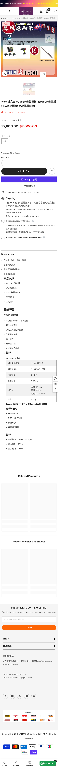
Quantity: (5, 157)
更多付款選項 (29, 186)
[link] (15, 521)
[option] (29, 49)
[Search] (10, 11)
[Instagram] (12, 696)
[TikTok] (26, 696)
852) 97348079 (18, 674)
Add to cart (24, 171)
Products (12, 18)
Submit (29, 627)
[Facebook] (5, 696)
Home (3, 18)
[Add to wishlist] (52, 171)
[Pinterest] (19, 696)
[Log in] (41, 11)
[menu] (3, 11)
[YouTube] (33, 696)
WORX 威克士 (15, 120)
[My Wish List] (55, 11)
